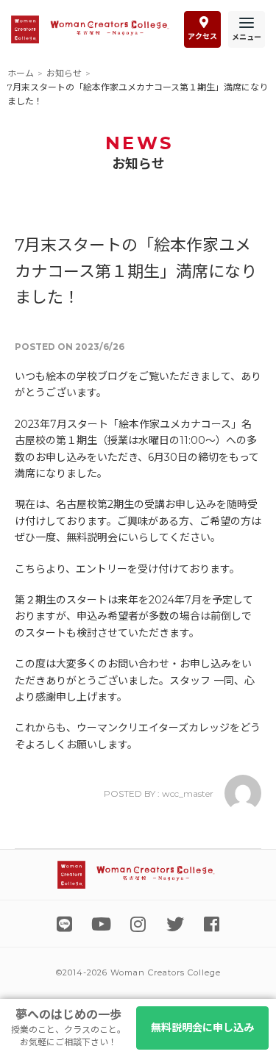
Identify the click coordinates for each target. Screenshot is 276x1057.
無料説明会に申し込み (202, 1027)
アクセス (202, 36)
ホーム (20, 73)
